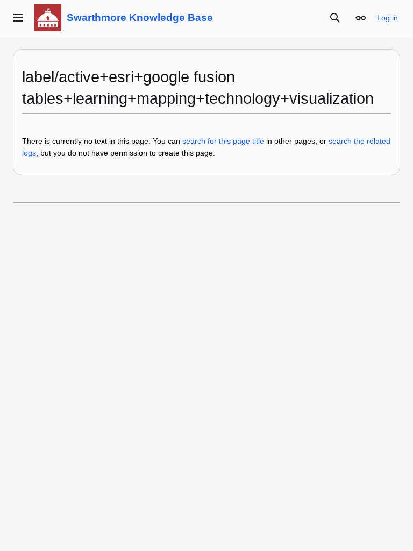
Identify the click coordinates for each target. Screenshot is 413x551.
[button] (18, 18)
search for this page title (223, 141)
